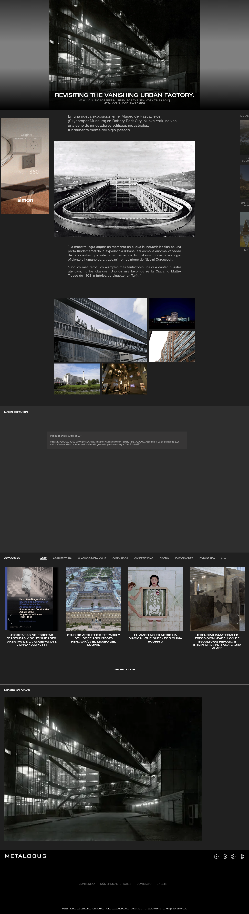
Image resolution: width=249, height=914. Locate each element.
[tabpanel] (124, 619)
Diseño (164, 558)
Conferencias (143, 558)
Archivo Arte (124, 670)
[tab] (43, 558)
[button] (10, 619)
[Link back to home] (25, 856)
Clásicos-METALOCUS (92, 558)
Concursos (120, 558)
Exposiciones (184, 558)
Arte (43, 558)
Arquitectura (62, 558)
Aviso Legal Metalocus (117, 909)
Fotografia (207, 558)
